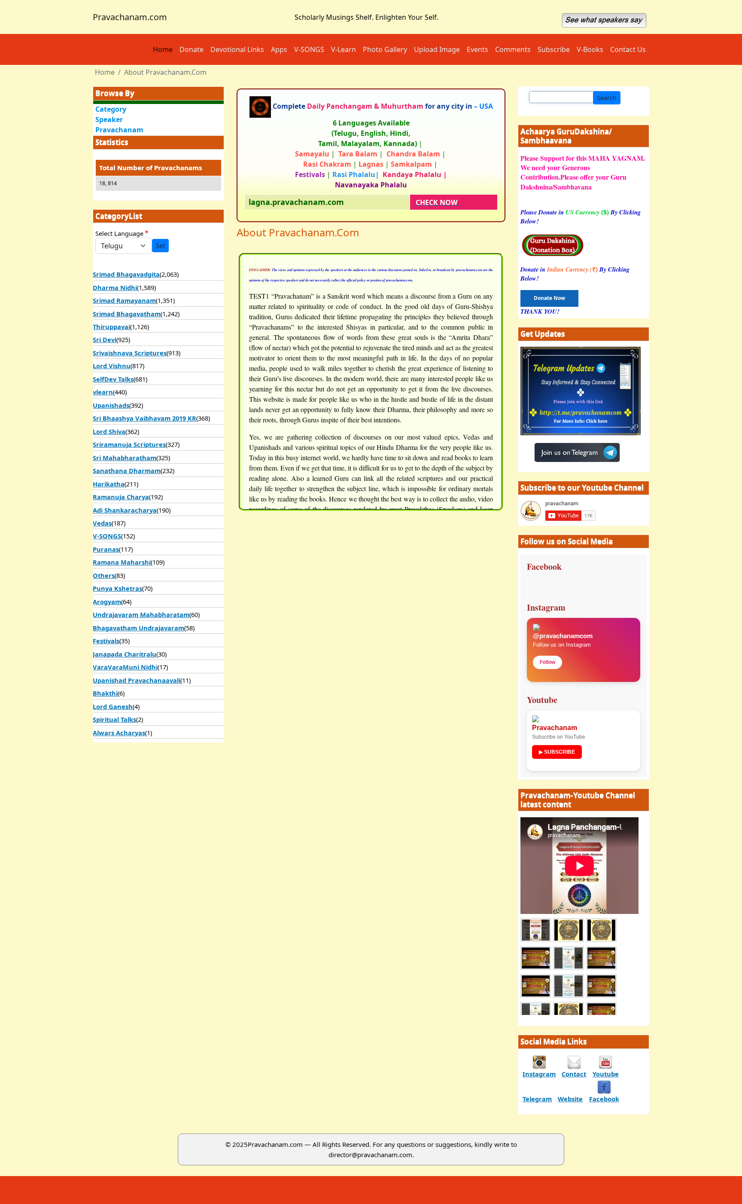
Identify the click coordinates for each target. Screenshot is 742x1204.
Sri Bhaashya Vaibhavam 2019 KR (144, 418)
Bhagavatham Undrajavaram (138, 627)
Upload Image (437, 49)
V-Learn (343, 49)
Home (163, 49)
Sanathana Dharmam (127, 470)
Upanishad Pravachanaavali (136, 680)
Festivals (106, 640)
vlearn (103, 392)
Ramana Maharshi (122, 562)
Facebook (604, 1098)
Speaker (109, 119)
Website (570, 1098)
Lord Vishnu (112, 365)
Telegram (537, 1098)
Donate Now (549, 298)
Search (607, 98)
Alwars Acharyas (119, 732)
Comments (513, 49)
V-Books (590, 49)
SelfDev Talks (113, 379)
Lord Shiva (109, 431)
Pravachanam (119, 129)
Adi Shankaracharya (125, 510)
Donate (191, 49)
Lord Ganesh (113, 706)
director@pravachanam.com (370, 1154)
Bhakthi (105, 693)
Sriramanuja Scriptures (129, 444)
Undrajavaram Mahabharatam (141, 614)
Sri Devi (104, 339)
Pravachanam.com (130, 17)
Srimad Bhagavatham (127, 313)
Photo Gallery (385, 49)
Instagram (539, 1074)
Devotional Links (237, 49)
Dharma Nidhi (115, 287)
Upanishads (111, 405)
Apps (279, 49)
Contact (574, 1074)
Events (477, 49)
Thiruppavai (111, 326)
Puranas (106, 549)
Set (160, 245)
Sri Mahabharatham (124, 457)
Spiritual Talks (114, 719)
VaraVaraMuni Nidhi (125, 667)
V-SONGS (309, 49)
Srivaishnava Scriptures (130, 352)
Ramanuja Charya (121, 496)
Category (110, 109)
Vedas (102, 523)
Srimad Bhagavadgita (126, 274)
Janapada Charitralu (124, 654)
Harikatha (109, 484)
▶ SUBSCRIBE (557, 752)
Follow (547, 662)
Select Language (119, 233)
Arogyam (107, 601)
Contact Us (628, 49)
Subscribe (554, 49)
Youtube (606, 1074)
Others (104, 575)
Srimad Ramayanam (124, 300)
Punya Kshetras (117, 588)
